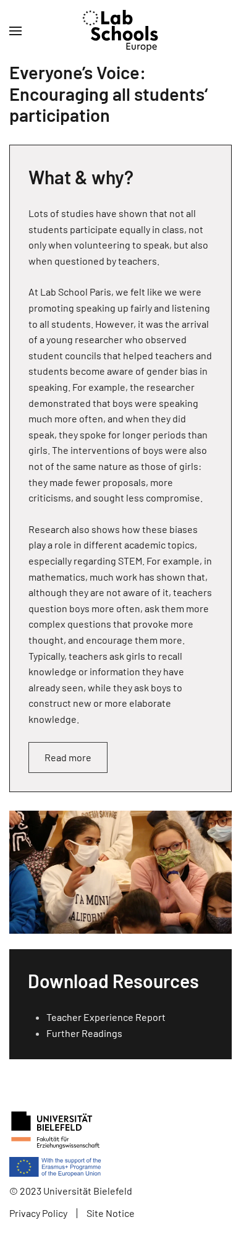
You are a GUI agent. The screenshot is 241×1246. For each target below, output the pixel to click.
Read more (67, 757)
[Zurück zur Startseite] (120, 31)
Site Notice (111, 1213)
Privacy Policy (38, 1213)
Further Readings (84, 1033)
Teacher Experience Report (106, 1017)
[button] (15, 31)
